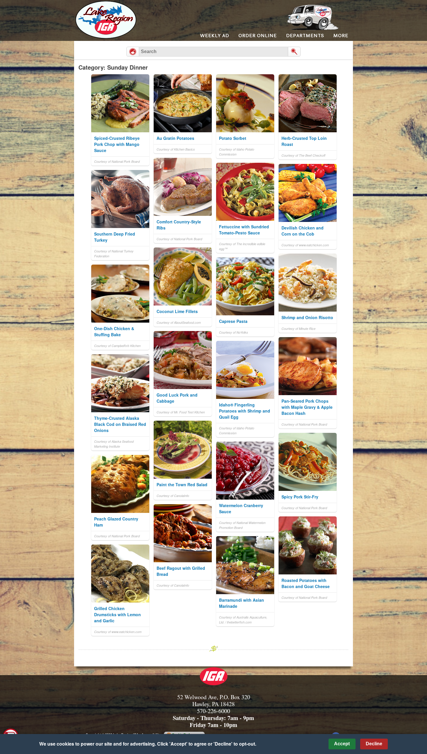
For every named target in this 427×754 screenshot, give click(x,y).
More (340, 35)
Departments (305, 35)
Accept (342, 743)
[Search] (294, 52)
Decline (374, 743)
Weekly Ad (214, 35)
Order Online (257, 35)
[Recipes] (132, 52)
